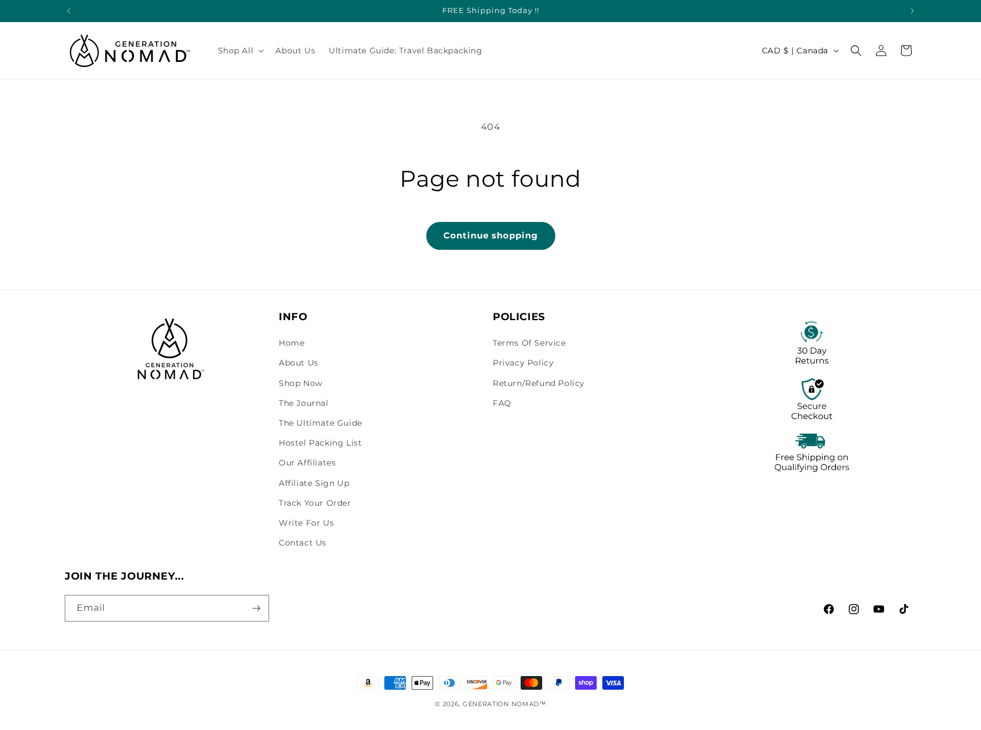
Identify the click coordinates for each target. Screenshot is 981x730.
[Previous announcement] (68, 11)
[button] (240, 50)
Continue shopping (490, 235)
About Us (298, 363)
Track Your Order (315, 503)
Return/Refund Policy (539, 383)
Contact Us (302, 543)
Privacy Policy (523, 363)
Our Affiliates (307, 463)
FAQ (502, 403)
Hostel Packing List (320, 443)
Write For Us (306, 523)
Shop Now (300, 383)
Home (291, 343)
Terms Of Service (529, 343)
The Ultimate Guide (320, 423)
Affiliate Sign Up (314, 483)
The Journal (304, 403)
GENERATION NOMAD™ (504, 704)
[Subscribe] (256, 608)
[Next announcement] (912, 11)
